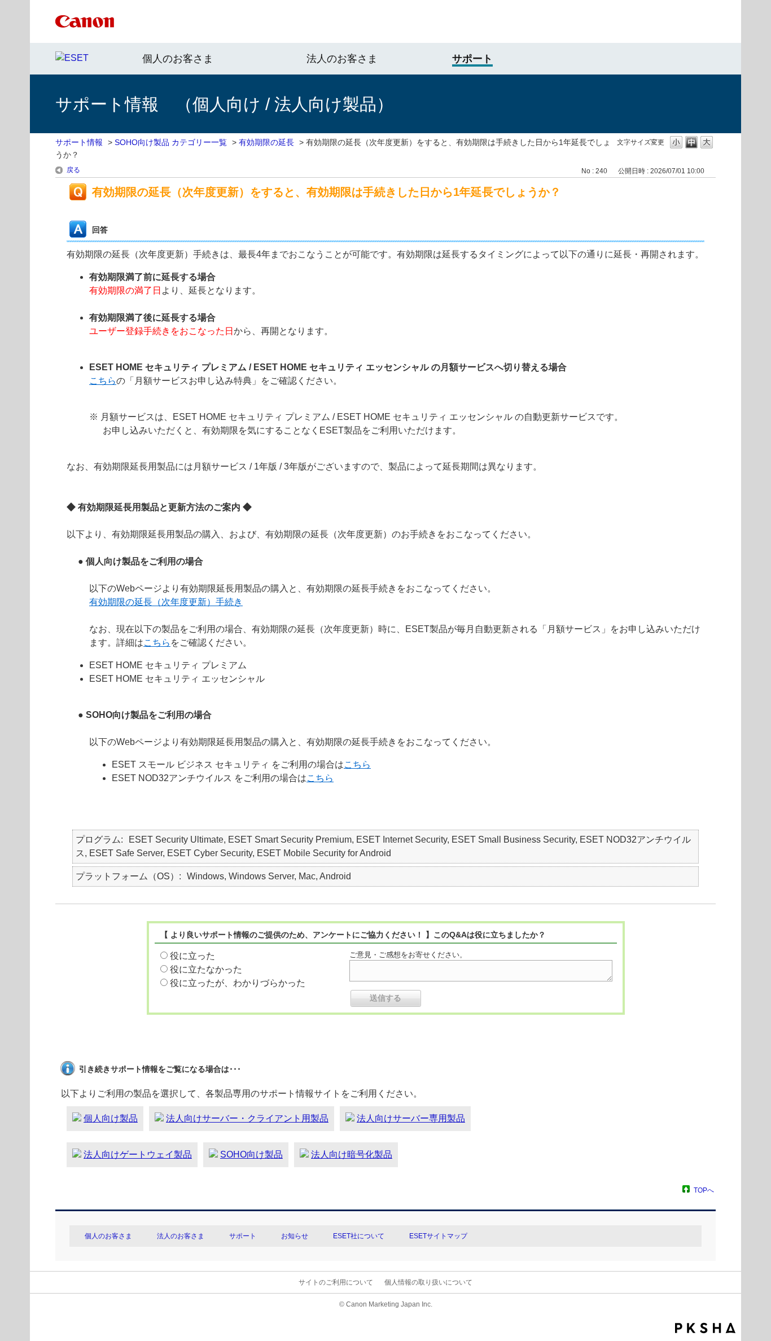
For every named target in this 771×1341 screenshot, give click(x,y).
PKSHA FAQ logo (705, 1328)
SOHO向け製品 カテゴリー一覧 (171, 142)
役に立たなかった (206, 969)
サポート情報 (79, 142)
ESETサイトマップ (438, 1236)
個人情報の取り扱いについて (428, 1282)
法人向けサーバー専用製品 (411, 1118)
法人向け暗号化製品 (351, 1154)
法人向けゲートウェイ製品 (138, 1154)
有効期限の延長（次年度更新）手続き (166, 602)
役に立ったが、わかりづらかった (237, 983)
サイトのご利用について (336, 1282)
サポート (242, 1236)
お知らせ (294, 1236)
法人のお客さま (342, 58)
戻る (73, 170)
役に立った (192, 956)
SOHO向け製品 (251, 1154)
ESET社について (358, 1236)
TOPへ (704, 1190)
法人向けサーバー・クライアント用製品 (247, 1118)
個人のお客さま (177, 58)
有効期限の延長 (266, 142)
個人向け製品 (111, 1118)
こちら (102, 380)
